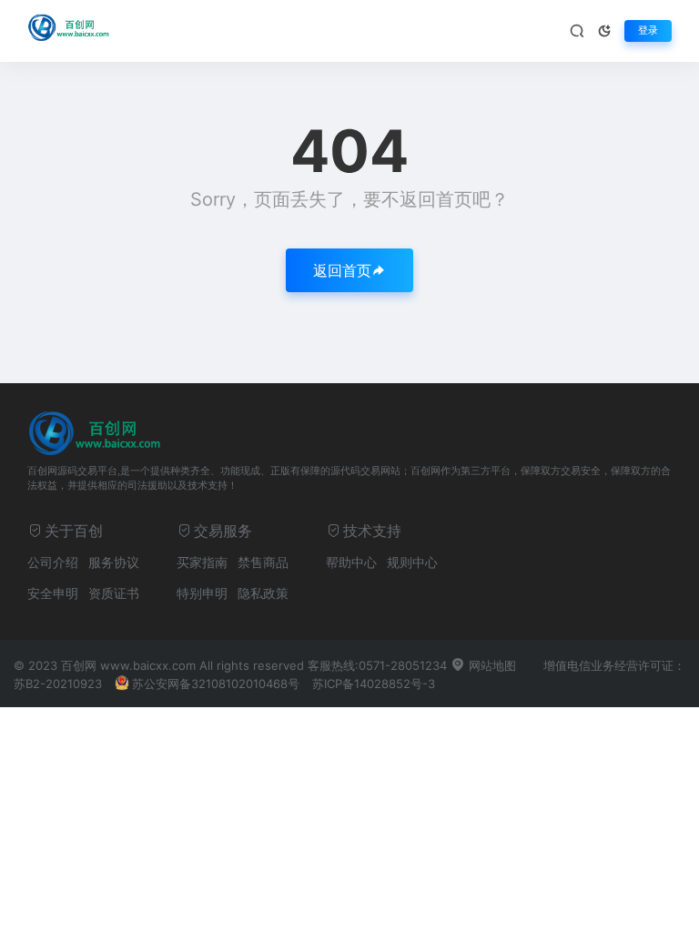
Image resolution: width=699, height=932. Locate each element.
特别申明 (202, 593)
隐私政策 (263, 593)
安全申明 (52, 593)
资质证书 (113, 593)
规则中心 (412, 562)
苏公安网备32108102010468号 (215, 683)
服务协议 (113, 562)
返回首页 (342, 270)
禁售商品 (263, 562)
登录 (648, 30)
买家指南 (202, 562)
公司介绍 (52, 562)
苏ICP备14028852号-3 (373, 683)
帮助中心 (351, 562)
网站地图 (490, 665)
